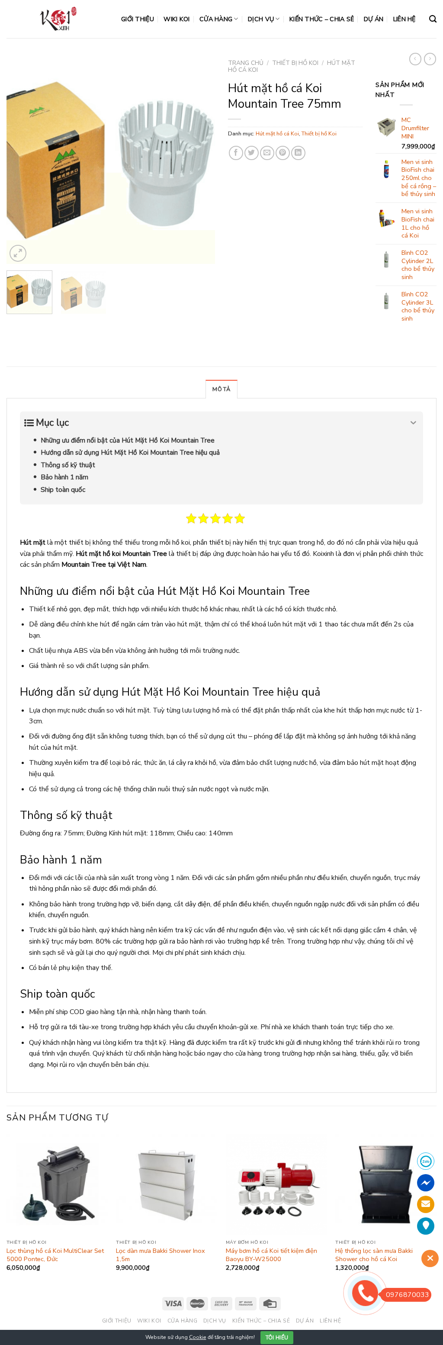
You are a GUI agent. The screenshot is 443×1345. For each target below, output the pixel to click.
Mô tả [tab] (221, 389)
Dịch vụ (261, 19)
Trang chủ (245, 63)
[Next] (200, 159)
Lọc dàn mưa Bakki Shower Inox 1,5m (160, 1255)
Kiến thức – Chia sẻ (321, 19)
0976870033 (407, 1295)
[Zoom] (18, 253)
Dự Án (373, 19)
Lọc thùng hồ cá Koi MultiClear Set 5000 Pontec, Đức (55, 1255)
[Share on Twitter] (251, 153)
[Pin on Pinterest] (283, 153)
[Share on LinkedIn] (298, 153)
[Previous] (21, 159)
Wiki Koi (176, 19)
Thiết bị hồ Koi (295, 63)
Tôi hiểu (277, 1337)
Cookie (197, 1337)
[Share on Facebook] (236, 153)
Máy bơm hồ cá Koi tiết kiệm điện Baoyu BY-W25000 (271, 1255)
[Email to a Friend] (267, 153)
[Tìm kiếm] (433, 19)
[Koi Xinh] (57, 19)
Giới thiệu (137, 19)
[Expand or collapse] (413, 423)
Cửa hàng (215, 19)
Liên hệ (404, 19)
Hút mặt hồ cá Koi (277, 134)
